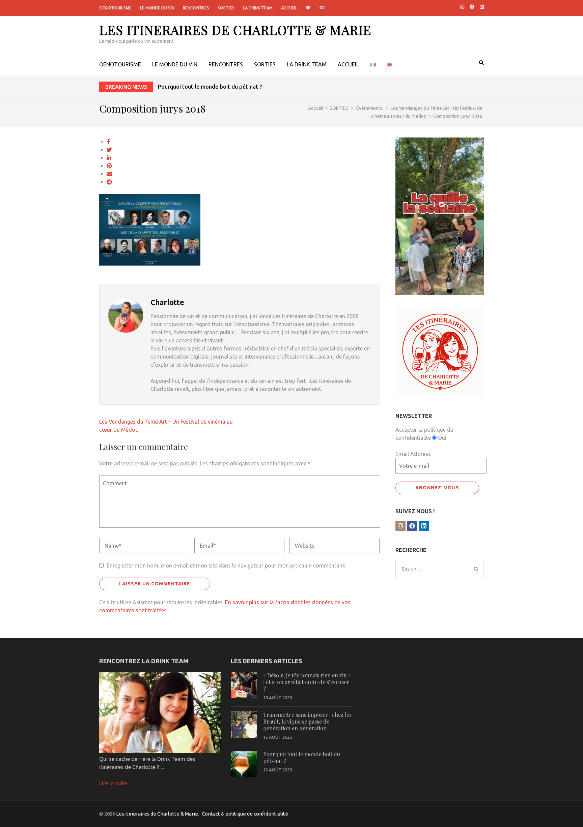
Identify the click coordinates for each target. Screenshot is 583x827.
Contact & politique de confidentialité (245, 814)
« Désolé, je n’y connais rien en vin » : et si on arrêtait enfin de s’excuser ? (307, 682)
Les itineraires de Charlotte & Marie (235, 29)
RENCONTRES (196, 8)
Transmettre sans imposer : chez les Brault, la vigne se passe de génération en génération (307, 721)
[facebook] (472, 6)
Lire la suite (113, 783)
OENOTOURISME (115, 8)
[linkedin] (482, 6)
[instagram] (462, 6)
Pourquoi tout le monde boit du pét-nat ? (210, 87)
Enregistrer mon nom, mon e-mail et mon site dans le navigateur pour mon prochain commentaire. (226, 565)
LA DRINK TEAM (258, 8)
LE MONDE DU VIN (157, 8)
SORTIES (226, 8)
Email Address (413, 454)
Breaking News (126, 87)
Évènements (369, 108)
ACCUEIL (289, 8)
